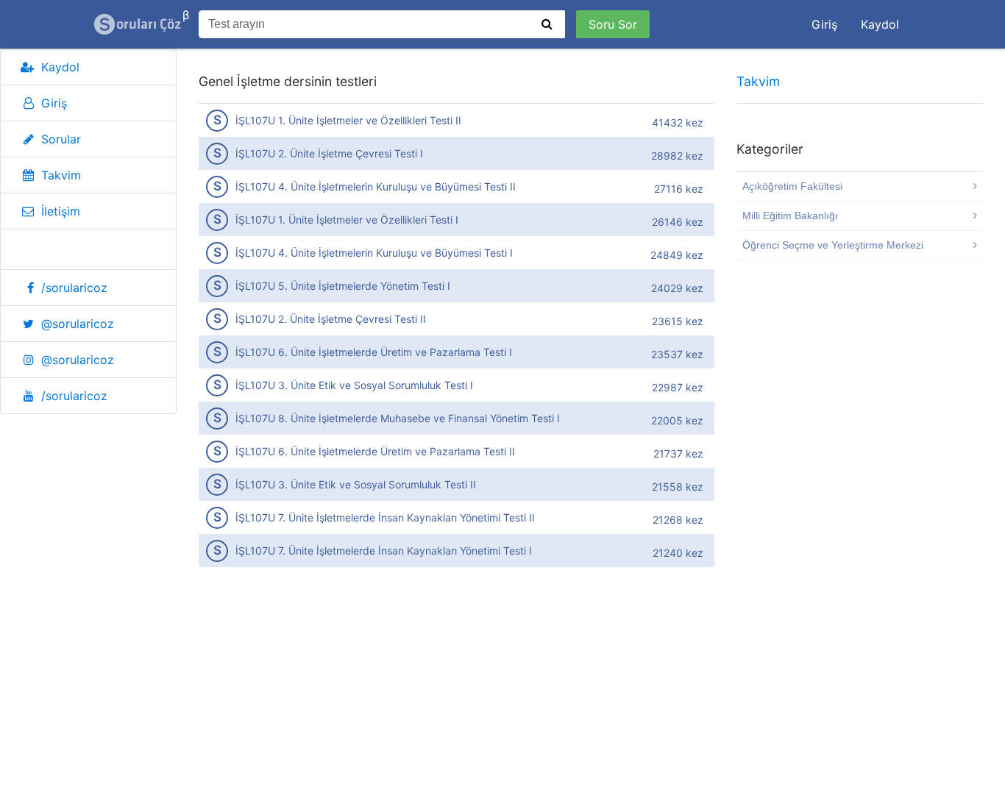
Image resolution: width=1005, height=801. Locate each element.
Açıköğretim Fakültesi (792, 186)
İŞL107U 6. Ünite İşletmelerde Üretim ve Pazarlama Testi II (458, 452)
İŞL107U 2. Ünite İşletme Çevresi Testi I (458, 154)
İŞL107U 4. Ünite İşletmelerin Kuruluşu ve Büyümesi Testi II (458, 187)
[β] (138, 24)
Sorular (61, 139)
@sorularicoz (77, 323)
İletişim (60, 211)
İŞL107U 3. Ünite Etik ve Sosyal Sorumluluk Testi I (458, 385)
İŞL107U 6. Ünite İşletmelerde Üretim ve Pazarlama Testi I (458, 352)
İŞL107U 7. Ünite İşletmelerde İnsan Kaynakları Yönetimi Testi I (458, 551)
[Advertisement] (456, 694)
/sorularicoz (74, 287)
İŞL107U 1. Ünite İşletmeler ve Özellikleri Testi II (458, 121)
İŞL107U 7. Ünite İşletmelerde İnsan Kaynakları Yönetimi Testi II (458, 518)
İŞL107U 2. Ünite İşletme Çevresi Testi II (458, 319)
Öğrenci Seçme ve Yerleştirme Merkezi (832, 245)
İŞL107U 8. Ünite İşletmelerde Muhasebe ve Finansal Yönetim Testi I (458, 418)
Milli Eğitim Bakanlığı (790, 215)
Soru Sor (613, 24)
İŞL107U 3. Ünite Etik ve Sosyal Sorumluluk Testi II (458, 485)
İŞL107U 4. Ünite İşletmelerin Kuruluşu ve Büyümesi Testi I (458, 253)
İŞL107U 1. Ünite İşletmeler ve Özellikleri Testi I (458, 220)
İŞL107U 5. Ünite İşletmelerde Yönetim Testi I (458, 286)
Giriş (824, 24)
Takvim (61, 175)
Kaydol (880, 24)
